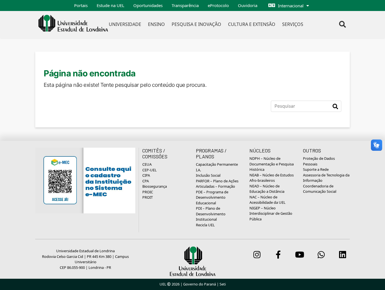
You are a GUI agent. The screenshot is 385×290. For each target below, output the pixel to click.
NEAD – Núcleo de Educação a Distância (266, 188)
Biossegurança (154, 186)
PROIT (147, 197)
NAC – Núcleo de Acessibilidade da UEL (267, 199)
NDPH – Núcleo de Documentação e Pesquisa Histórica (271, 164)
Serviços (292, 24)
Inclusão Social (208, 175)
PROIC (147, 191)
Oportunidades (148, 5)
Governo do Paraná (199, 284)
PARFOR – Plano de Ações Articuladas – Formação (217, 183)
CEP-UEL (149, 169)
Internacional (291, 5)
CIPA (146, 175)
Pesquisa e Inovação (196, 24)
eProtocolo (218, 5)
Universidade (125, 24)
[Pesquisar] (335, 106)
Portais (81, 5)
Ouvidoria (247, 5)
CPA (145, 180)
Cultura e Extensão (251, 24)
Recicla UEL (205, 224)
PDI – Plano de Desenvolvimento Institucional (210, 214)
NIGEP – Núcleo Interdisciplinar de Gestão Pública (270, 213)
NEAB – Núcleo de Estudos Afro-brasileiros (271, 177)
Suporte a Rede (316, 169)
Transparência (185, 5)
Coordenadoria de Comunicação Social (319, 188)
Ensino (156, 24)
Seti (223, 284)
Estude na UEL (110, 5)
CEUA (147, 164)
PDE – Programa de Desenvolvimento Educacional (212, 197)
